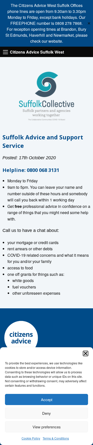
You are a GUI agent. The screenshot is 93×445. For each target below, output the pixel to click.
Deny (46, 413)
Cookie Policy (31, 438)
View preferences (46, 426)
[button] (85, 353)
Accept (46, 399)
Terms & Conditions (56, 438)
